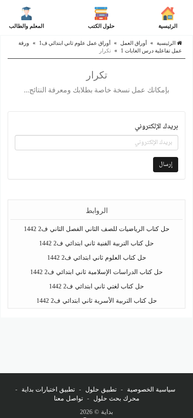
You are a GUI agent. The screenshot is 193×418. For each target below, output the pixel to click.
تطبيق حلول (101, 389)
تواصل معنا (68, 398)
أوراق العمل (133, 43)
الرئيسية (167, 26)
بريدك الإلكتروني (156, 127)
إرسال (165, 164)
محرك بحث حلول (116, 398)
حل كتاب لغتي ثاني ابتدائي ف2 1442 (96, 286)
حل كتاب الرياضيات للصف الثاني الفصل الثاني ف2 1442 (97, 229)
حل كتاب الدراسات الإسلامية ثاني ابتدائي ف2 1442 (96, 272)
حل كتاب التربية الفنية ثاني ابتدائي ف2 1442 (96, 243)
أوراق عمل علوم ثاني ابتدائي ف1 (74, 43)
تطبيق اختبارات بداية (48, 389)
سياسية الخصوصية (151, 389)
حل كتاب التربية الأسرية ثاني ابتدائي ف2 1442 (96, 300)
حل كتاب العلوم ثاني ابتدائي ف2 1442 (96, 257)
